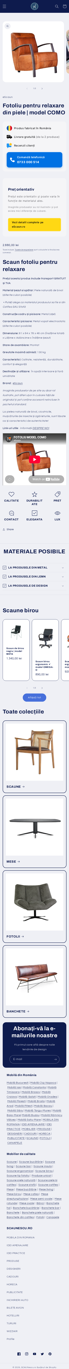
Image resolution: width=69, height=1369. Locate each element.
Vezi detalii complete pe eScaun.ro (28, 224)
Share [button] (10, 529)
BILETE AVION (15, 1308)
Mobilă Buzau (31, 1115)
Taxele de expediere (24, 250)
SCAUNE (14, 786)
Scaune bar (23, 1166)
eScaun (18, 383)
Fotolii (40, 1217)
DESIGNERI (14, 1133)
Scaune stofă (27, 1184)
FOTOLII (13, 936)
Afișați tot (34, 697)
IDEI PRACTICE (16, 1253)
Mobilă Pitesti (23, 1105)
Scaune (12, 1161)
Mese (10, 1189)
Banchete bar (51, 1208)
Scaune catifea (48, 1184)
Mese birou (14, 1194)
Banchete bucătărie (26, 1208)
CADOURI (30, 1133)
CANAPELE (14, 1142)
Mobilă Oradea (47, 1096)
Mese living (46, 1189)
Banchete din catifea (20, 1217)
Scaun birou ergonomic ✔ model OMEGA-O (44, 665)
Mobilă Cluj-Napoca (43, 1082)
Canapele (52, 1217)
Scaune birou (44, 1171)
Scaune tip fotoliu (18, 1175)
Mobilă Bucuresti (17, 1082)
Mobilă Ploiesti (16, 1101)
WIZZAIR (12, 1331)
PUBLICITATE (16, 1138)
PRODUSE (44, 1129)
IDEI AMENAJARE (33, 1124)
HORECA (44, 1133)
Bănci (40, 1203)
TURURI (11, 1323)
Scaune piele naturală (21, 1180)
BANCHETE (16, 1011)
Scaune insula (42, 1166)
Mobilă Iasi (14, 1087)
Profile (10, 1339)
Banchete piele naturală (37, 1212)
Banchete (13, 1212)
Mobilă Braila (36, 1101)
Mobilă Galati (27, 1096)
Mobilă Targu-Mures (38, 1110)
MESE (11, 861)
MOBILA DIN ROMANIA (20, 1237)
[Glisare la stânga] (27, 88)
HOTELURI (13, 1315)
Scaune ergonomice (20, 1171)
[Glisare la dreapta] (42, 88)
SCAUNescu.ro (28, 1367)
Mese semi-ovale (41, 1198)
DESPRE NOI (40, 428)
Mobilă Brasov (31, 1092)
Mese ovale (26, 1203)
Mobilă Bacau (43, 1105)
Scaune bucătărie (31, 1161)
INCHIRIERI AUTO (17, 1300)
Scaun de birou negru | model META (15, 651)
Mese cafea (31, 1194)
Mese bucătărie (26, 1189)
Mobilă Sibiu (15, 1110)
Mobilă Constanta (34, 1087)
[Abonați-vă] (55, 1059)
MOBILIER (29, 1129)
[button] (4, 6)
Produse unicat (41, 1175)
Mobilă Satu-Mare (29, 1119)
